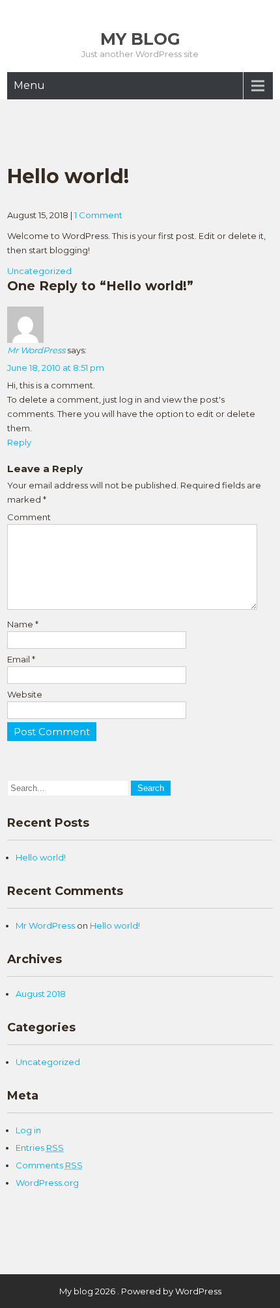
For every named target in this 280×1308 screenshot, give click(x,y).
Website (24, 694)
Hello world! (41, 857)
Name (22, 624)
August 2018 (41, 993)
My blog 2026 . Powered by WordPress (140, 1291)
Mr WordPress (36, 350)
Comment (29, 517)
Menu (29, 85)
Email (21, 659)
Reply (19, 442)
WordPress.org (47, 1182)
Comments (49, 1165)
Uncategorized (39, 271)
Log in (28, 1130)
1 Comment (98, 215)
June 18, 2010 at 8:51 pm (55, 367)
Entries (40, 1147)
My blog (140, 39)
